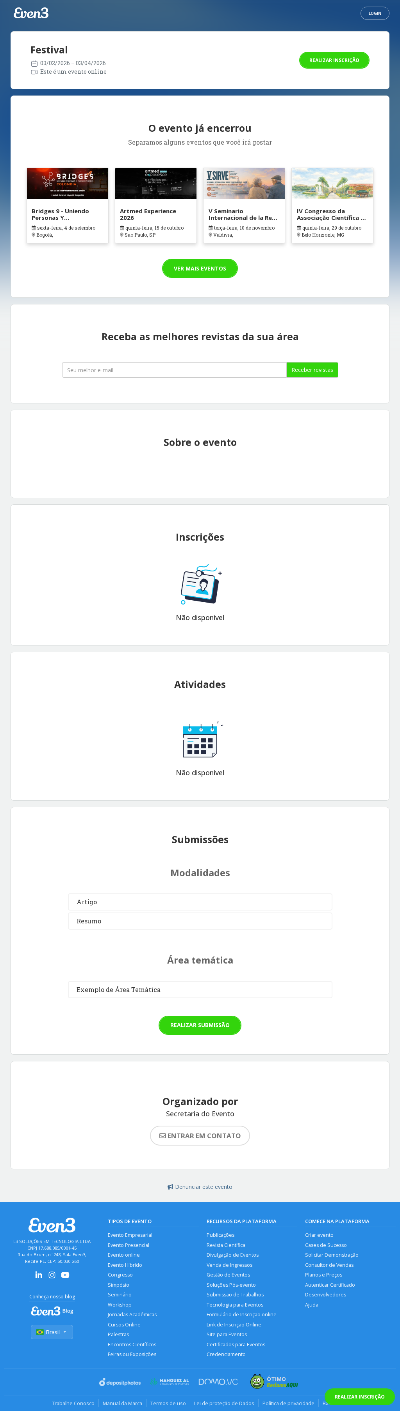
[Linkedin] (38, 1277)
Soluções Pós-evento (231, 1285)
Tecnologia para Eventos (235, 1304)
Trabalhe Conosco (73, 1403)
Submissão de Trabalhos (235, 1294)
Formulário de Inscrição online (242, 1314)
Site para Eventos (227, 1334)
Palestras (118, 1334)
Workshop (120, 1304)
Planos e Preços (323, 1274)
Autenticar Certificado (330, 1285)
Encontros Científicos (132, 1344)
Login (375, 13)
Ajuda (311, 1304)
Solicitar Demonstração (332, 1255)
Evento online (124, 1255)
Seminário (120, 1294)
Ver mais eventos (200, 268)
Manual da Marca (122, 1403)
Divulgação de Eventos (233, 1255)
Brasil (53, 1332)
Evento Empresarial (130, 1235)
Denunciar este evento (203, 1186)
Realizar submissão (200, 1025)
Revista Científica (226, 1245)
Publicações (220, 1235)
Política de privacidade (288, 1403)
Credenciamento (226, 1354)
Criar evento (319, 1235)
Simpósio (118, 1285)
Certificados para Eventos (236, 1344)
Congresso (120, 1274)
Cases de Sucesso (326, 1245)
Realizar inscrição (334, 60)
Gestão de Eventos (228, 1274)
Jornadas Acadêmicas (132, 1314)
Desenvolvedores (325, 1294)
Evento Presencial (128, 1245)
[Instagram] (52, 1277)
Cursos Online (124, 1324)
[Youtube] (65, 1277)
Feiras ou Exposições (132, 1354)
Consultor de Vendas (329, 1265)
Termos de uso (168, 1403)
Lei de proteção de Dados (224, 1403)
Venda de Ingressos (229, 1265)
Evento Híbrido (125, 1265)
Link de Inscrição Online (234, 1324)
